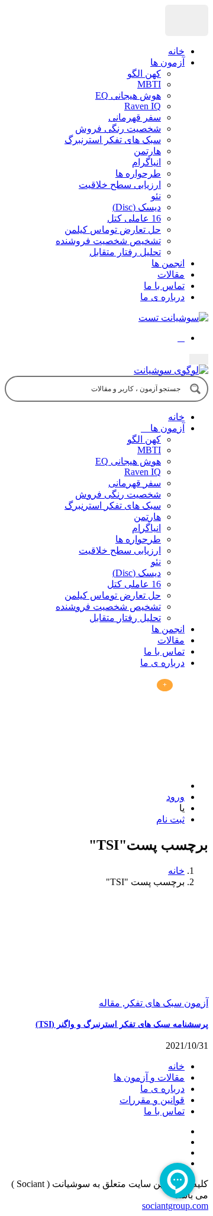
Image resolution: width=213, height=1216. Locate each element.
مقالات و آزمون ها (149, 1077)
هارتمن (147, 151)
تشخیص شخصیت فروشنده (108, 241)
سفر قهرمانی (134, 117)
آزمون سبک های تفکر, (164, 1003)
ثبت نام (170, 819)
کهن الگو (144, 74)
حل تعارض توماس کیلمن (112, 230)
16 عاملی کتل (134, 218)
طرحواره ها (138, 173)
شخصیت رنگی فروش (118, 128)
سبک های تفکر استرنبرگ (112, 140)
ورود (175, 797)
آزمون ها (167, 62)
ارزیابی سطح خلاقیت (120, 185)
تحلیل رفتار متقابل (125, 252)
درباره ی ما (162, 297)
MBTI (149, 84)
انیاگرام (146, 162)
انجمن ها (168, 263)
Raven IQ (142, 106)
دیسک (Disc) (136, 207)
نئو (156, 196)
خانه (176, 51)
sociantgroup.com (175, 1206)
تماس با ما (164, 286)
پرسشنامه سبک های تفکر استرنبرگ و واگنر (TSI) (122, 1024)
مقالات (171, 274)
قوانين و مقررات (152, 1100)
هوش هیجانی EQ (128, 95)
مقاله (109, 1003)
